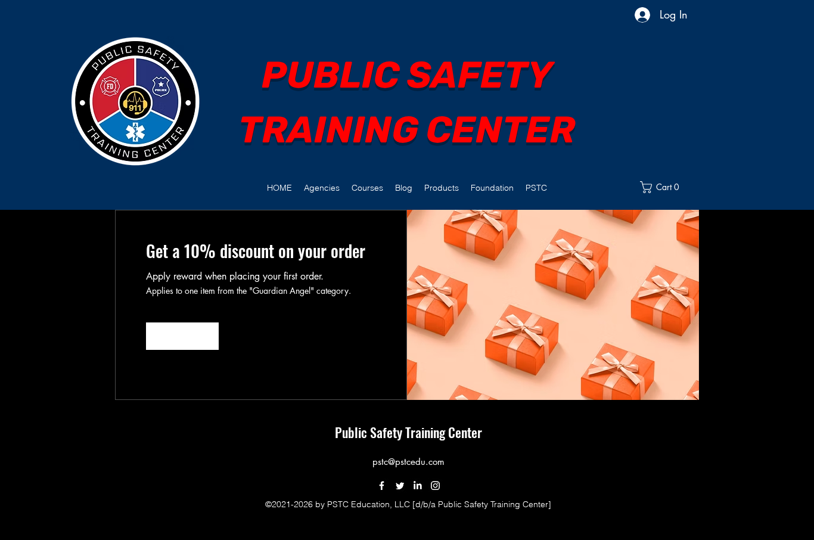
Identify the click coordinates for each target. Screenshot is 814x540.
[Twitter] (399, 485)
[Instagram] (435, 485)
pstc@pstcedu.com (408, 461)
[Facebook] (381, 485)
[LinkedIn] (417, 485)
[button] (322, 188)
